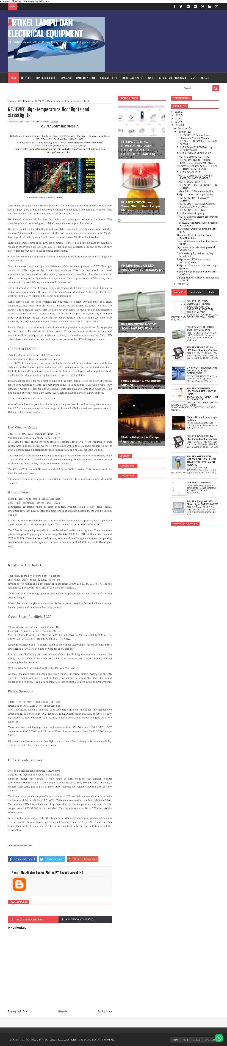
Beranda (62, 1011)
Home (13, 78)
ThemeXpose (107, 1040)
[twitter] (181, 6)
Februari (182, 131)
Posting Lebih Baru (17, 1011)
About (185, 1040)
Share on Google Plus (85, 859)
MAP (193, 78)
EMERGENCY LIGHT (85, 78)
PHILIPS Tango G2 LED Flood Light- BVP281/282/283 (195, 149)
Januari (182, 283)
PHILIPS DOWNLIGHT (188, 172)
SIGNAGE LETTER (108, 78)
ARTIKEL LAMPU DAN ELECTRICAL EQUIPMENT (45, 28)
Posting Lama (105, 1011)
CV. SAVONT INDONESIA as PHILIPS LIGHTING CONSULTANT (197, 167)
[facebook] (174, 6)
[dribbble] (202, 6)
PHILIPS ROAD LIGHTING (191, 210)
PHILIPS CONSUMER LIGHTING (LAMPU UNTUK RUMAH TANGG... (197, 161)
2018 (178, 118)
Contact (196, 1040)
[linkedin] (209, 6)
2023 (178, 115)
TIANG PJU (66, 78)
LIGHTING (26, 78)
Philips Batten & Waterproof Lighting (195, 191)
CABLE (151, 78)
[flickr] (195, 6)
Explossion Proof (46, 78)
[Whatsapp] (219, 1038)
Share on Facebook (25, 859)
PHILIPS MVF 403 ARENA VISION (195, 153)
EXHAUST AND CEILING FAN (172, 78)
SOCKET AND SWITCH (132, 78)
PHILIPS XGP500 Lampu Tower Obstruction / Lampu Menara (140, 206)
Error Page (210, 1040)
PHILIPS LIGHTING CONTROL (193, 156)
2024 (178, 111)
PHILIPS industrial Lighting (190, 213)
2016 (178, 125)
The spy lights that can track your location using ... (194, 236)
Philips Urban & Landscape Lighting (195, 194)
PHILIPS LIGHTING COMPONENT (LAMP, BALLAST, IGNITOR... (195, 177)
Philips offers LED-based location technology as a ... (194, 261)
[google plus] (216, 6)
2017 (178, 122)
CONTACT (204, 78)
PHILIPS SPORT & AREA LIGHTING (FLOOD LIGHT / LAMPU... (196, 205)
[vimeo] (188, 6)
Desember (183, 128)
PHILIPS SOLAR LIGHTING (191, 181)
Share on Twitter (54, 859)
